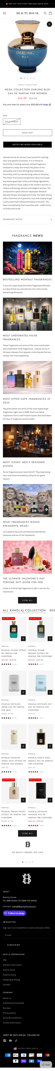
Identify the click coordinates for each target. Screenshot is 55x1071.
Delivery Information (12, 965)
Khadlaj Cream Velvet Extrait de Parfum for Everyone (13, 814)
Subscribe (13, 945)
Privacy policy (9, 1013)
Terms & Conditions (12, 1018)
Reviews (6, 1008)
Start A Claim (9, 970)
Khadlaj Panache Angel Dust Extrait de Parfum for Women (13, 760)
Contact (6, 984)
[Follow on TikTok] (16, 1040)
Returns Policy (9, 975)
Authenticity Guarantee (13, 1003)
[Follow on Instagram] (4, 1040)
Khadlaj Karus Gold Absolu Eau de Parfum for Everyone (40, 760)
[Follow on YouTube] (10, 1040)
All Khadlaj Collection (24, 610)
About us (7, 998)
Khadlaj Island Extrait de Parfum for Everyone (14, 653)
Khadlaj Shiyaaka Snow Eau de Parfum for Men (13, 707)
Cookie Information (12, 1022)
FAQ (4, 960)
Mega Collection (27, 85)
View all (27, 600)
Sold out (27, 133)
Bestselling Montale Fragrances (27, 279)
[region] (27, 849)
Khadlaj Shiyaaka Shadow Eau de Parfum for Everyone (40, 814)
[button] (27, 144)
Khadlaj (5, 646)
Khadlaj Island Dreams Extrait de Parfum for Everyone (40, 653)
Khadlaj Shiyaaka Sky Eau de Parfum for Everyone (40, 707)
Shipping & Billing (11, 979)
